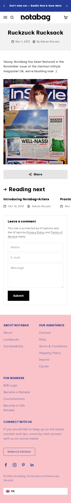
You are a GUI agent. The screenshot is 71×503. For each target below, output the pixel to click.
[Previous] (4, 6)
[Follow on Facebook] (5, 465)
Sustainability (13, 346)
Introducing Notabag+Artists (26, 199)
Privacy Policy (35, 232)
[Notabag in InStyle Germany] (35, 121)
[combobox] (35, 491)
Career (44, 366)
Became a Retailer (16, 392)
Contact (45, 332)
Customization (14, 399)
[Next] (67, 6)
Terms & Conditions (53, 346)
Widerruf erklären (19, 451)
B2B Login (10, 385)
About (7, 332)
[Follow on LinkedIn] (32, 465)
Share (38, 174)
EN (12, 491)
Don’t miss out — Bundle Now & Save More (35, 5)
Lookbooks (11, 339)
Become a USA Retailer (14, 408)
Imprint (44, 359)
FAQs (42, 339)
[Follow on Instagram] (14, 465)
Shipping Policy (50, 353)
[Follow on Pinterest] (23, 465)
